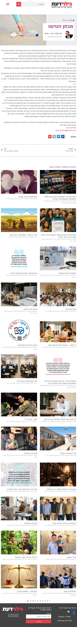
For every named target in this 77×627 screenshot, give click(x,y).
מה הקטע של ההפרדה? (27, 381)
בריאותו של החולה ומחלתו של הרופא (60, 419)
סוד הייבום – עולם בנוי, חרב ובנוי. (23, 235)
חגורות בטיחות (30, 453)
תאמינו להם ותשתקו (67, 273)
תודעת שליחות (30, 523)
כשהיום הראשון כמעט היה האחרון (61, 489)
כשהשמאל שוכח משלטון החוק (24, 273)
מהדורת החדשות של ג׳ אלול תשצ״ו (22, 489)
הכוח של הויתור (30, 309)
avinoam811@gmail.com (65, 130)
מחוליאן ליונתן (70, 591)
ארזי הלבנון (71, 557)
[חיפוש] (18, 4)
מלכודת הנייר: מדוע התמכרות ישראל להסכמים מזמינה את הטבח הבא (60, 382)
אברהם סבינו (70, 309)
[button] (7, 4)
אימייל (48, 613)
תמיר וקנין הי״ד (30, 419)
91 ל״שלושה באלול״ (68, 453)
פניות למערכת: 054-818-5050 (13, 615)
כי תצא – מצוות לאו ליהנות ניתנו (62, 345)
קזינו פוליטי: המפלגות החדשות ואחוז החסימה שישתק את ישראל (60, 198)
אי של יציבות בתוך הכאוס (26, 557)
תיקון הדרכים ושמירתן (27, 345)
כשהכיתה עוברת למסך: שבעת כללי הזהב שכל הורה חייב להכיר (58, 236)
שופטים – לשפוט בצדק (27, 591)
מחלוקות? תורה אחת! (27, 197)
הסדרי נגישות (64, 616)
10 (28, 601)
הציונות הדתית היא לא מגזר (64, 523)
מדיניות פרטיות (65, 620)
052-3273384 (71, 127)
